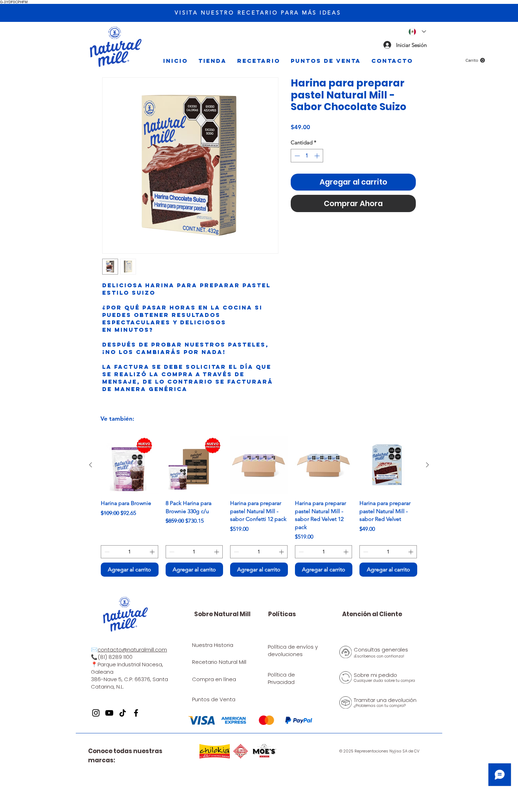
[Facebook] (136, 713)
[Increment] (317, 155)
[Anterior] (90, 465)
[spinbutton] (307, 155)
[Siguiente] (427, 465)
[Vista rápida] (130, 465)
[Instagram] (96, 713)
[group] (259, 506)
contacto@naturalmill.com (132, 649)
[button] (475, 60)
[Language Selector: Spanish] (417, 32)
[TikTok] (123, 713)
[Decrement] (296, 155)
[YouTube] (109, 713)
